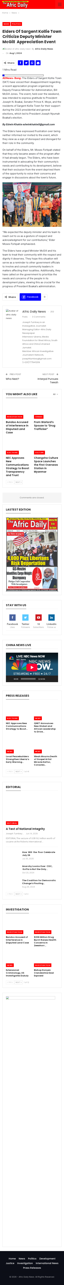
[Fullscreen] (53, 678)
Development (47, 1258)
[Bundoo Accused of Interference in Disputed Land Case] (18, 410)
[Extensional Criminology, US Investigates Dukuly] (18, 958)
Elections (12, 452)
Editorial (12, 823)
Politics (16, 24)
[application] (32, 667)
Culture (39, 452)
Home (12, 1258)
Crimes (38, 416)
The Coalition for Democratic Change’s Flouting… (39, 882)
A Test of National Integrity (25, 829)
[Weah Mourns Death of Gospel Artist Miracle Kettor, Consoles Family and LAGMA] (46, 744)
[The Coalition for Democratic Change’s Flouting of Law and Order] (13, 884)
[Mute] (48, 678)
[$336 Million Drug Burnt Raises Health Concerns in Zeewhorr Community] (46, 925)
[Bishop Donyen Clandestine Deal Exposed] (46, 958)
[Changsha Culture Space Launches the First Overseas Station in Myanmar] (46, 446)
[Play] (10, 678)
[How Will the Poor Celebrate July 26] (13, 856)
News (6, 24)
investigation (14, 416)
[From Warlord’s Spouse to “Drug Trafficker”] (46, 410)
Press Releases (32, 1268)
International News (47, 1263)
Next (18, 482)
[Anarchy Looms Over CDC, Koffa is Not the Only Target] (13, 870)
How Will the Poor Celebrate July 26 (38, 854)
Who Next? (12, 379)
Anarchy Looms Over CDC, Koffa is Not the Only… (37, 868)
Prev (10, 482)
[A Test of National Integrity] (32, 810)
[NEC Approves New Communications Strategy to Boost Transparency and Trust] (18, 446)
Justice (10, 1263)
